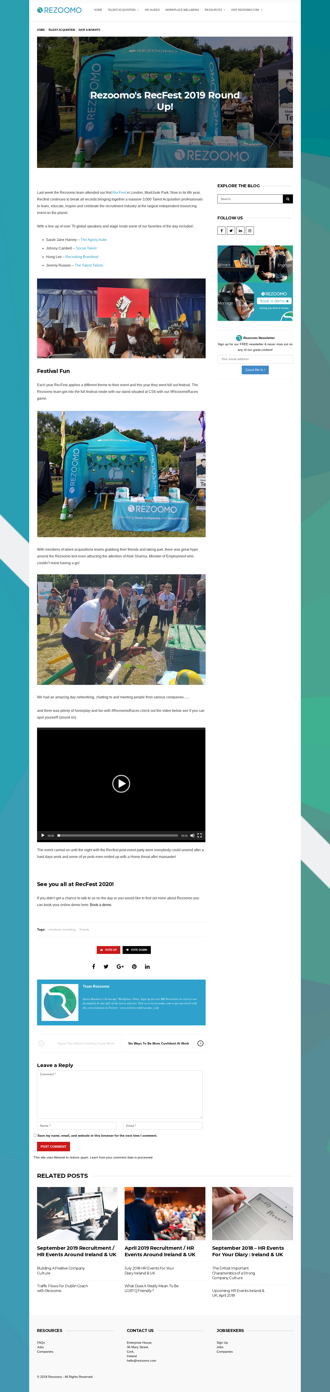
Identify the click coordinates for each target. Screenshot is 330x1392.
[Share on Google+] (120, 966)
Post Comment (53, 1146)
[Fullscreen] (199, 835)
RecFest (119, 192)
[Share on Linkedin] (147, 966)
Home (98, 9)
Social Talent (86, 248)
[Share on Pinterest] (134, 966)
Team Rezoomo (96, 986)
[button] (121, 784)
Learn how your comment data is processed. (121, 1157)
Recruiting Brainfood (82, 257)
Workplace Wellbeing (182, 9)
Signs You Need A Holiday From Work (85, 1043)
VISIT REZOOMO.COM (245, 9)
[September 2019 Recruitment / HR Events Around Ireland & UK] (77, 1213)
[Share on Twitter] (106, 966)
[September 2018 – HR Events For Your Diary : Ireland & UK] (252, 1213)
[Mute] (192, 835)
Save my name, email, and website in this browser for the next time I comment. (97, 1135)
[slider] (117, 835)
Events (84, 929)
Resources (213, 9)
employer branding (62, 929)
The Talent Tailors (89, 265)
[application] (121, 784)
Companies (45, 1351)
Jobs (40, 1347)
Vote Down (139, 949)
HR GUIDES (152, 9)
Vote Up (111, 949)
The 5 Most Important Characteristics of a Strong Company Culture (233, 1273)
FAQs (41, 1342)
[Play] (43, 835)
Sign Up (222, 1342)
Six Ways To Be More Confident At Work (158, 1043)
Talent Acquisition (122, 9)
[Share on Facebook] (93, 966)
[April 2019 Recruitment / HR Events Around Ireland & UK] (165, 1213)
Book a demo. (101, 905)
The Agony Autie (94, 240)
